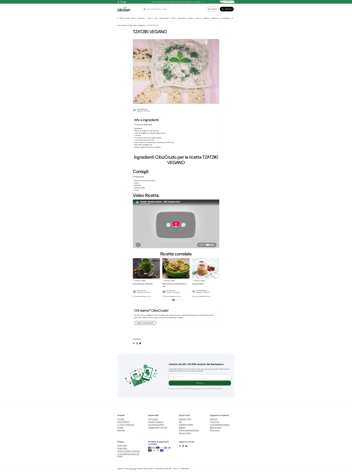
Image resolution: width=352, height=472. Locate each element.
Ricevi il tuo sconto (188, 251)
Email (170, 237)
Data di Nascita (173, 246)
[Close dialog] (208, 221)
